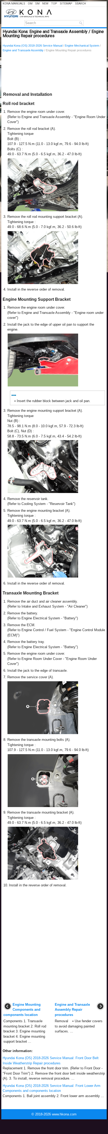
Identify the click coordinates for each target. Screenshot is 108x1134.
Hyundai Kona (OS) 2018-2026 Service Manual (32, 45)
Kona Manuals (14, 3)
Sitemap (66, 3)
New (45, 3)
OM (30, 3)
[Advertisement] (54, 73)
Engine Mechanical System (82, 45)
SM (37, 3)
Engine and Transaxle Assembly (23, 50)
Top (54, 3)
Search (80, 3)
